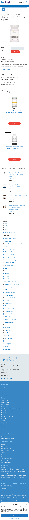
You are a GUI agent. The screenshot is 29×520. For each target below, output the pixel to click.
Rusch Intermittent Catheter (12, 325)
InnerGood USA (4, 460)
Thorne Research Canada (6, 429)
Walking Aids (8, 343)
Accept (14, 515)
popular (8, 132)
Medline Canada (4, 412)
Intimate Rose (4, 418)
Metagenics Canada (5, 425)
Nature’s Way (4, 427)
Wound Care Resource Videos (7, 438)
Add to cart (15, 51)
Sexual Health (8, 327)
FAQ (2, 456)
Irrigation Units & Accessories (12, 284)
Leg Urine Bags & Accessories (12, 287)
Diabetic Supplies (9, 254)
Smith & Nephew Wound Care (7, 416)
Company (3, 444)
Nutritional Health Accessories (12, 298)
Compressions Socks (10, 249)
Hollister (7, 226)
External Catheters (9, 262)
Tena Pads (7, 333)
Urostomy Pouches (10, 341)
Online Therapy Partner (6, 462)
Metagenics (7, 230)
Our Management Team (6, 448)
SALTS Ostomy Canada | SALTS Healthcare (10, 408)
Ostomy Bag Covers (10, 306)
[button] (27, 504)
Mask (6, 289)
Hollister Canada (4, 406)
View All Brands (4, 431)
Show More (6, 69)
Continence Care (9, 252)
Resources (3, 436)
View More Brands (10, 232)
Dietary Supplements (10, 257)
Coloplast (7, 224)
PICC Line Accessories (10, 319)
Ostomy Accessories (10, 303)
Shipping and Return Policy (7, 458)
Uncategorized (8, 338)
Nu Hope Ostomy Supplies (7, 410)
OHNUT (3, 421)
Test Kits (7, 335)
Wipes (6, 346)
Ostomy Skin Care (9, 311)
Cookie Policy (11, 518)
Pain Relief (7, 316)
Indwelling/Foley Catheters (12, 281)
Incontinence (8, 279)
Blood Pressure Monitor (11, 241)
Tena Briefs (7, 330)
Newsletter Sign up (14, 359)
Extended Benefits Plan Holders (8, 450)
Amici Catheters (4, 400)
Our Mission (4, 446)
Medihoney (3, 414)
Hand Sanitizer (8, 271)
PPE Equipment (9, 322)
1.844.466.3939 (24, 502)
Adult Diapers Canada (10, 238)
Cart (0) (22, 2)
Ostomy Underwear (10, 314)
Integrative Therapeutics (6, 423)
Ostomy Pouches (9, 308)
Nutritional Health (9, 295)
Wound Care (8, 349)
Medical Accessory (10, 292)
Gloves (7, 268)
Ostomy (7, 300)
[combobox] (14, 9)
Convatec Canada (5, 404)
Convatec (7, 228)
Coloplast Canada (5, 402)
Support (3, 452)
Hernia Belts (8, 273)
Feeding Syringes (9, 265)
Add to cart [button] (14, 123)
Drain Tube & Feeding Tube (11, 260)
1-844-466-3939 (4, 488)
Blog (2, 454)
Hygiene (7, 276)
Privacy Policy (16, 518)
